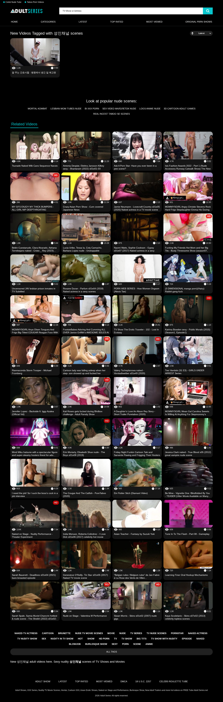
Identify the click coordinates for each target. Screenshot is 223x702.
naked (200, 638)
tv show (126, 638)
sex (44, 638)
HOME (14, 21)
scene (137, 644)
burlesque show (96, 644)
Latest (83, 21)
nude (122, 633)
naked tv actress (26, 633)
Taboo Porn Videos (35, 2)
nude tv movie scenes (89, 633)
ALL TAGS (111, 651)
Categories (48, 21)
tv (115, 638)
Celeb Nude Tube (13, 2)
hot (80, 638)
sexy (115, 644)
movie (111, 633)
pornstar (177, 633)
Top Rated (116, 21)
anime (149, 644)
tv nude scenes (156, 633)
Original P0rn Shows (198, 21)
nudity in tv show (62, 638)
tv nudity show (27, 638)
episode (187, 638)
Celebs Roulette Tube (173, 681)
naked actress (197, 633)
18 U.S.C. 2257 (143, 681)
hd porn (104, 638)
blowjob (75, 644)
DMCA (123, 681)
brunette (64, 633)
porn (125, 644)
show (90, 638)
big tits (141, 638)
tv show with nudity (164, 638)
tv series (136, 633)
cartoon (48, 633)
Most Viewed (154, 21)
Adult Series (105, 695)
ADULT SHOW (42, 681)
